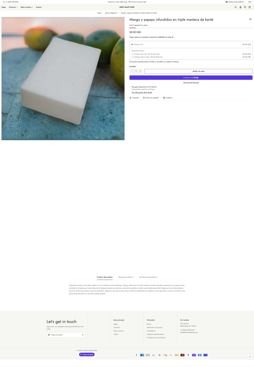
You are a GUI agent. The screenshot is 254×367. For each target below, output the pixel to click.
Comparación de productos (156, 337)
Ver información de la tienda (142, 92)
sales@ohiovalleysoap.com (189, 332)
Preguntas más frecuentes (155, 334)
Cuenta (38, 7)
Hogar (99, 13)
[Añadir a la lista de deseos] (250, 19)
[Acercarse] (123, 21)
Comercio (12, 7)
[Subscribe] (82, 335)
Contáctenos (151, 331)
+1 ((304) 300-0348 (187, 330)
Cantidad (132, 66)
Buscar (149, 324)
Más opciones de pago (191, 82)
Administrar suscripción (154, 327)
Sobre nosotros (26, 7)
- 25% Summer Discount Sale (136, 2)
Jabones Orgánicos (111, 13)
